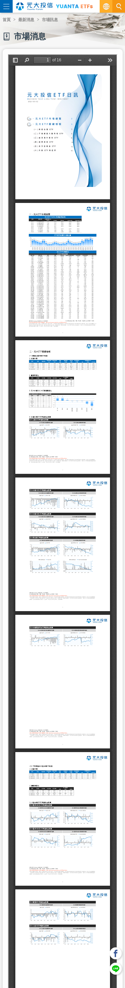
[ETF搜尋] (118, 6)
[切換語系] (106, 6)
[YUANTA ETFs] (74, 6)
